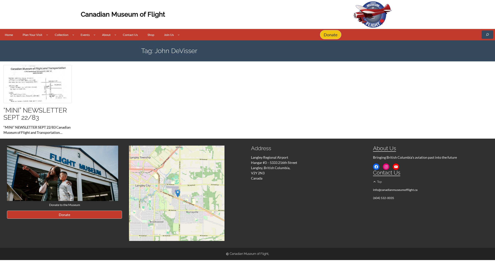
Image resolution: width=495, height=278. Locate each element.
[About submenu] (115, 35)
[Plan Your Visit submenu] (47, 35)
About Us (384, 148)
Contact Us (386, 173)
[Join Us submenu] (179, 35)
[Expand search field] (487, 35)
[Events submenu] (95, 35)
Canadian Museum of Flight (123, 14)
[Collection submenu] (73, 35)
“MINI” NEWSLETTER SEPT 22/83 (35, 114)
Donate (331, 34)
